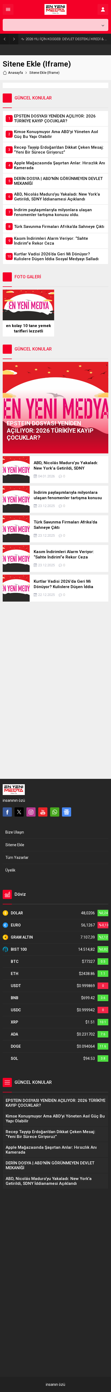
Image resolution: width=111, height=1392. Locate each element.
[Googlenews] (66, 812)
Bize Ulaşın (14, 832)
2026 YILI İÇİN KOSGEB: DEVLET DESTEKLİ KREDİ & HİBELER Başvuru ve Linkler (67, 39)
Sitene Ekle (14, 845)
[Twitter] (19, 812)
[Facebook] (7, 812)
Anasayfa (15, 73)
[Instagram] (31, 812)
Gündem (15, 755)
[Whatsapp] (54, 812)
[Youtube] (42, 812)
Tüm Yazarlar (17, 857)
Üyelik (10, 870)
